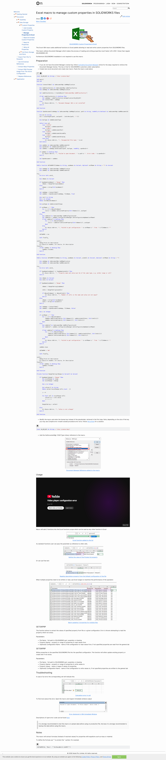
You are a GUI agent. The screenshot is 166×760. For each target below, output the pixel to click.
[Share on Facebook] (45, 19)
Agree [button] (119, 757)
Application (20, 79)
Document (20, 17)
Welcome (17, 12)
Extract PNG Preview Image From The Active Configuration (24, 71)
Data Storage (24, 22)
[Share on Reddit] (51, 19)
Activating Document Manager (88, 65)
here (68, 717)
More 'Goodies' (41, 21)
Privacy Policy (95, 757)
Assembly (23, 20)
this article (90, 421)
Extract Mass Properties (26, 66)
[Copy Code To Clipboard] (40, 73)
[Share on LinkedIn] (42, 19)
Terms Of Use (107, 757)
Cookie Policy (86, 757)
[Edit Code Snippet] (37, 73)
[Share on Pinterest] (48, 19)
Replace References (24, 76)
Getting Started (22, 14)
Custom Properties (28, 25)
